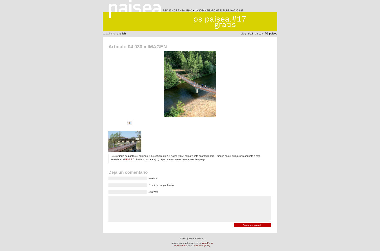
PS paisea (271, 33)
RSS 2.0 (129, 159)
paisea (259, 33)
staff (250, 33)
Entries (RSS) (180, 245)
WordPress (207, 243)
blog (243, 33)
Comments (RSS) (201, 245)
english (121, 33)
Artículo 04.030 (125, 46)
